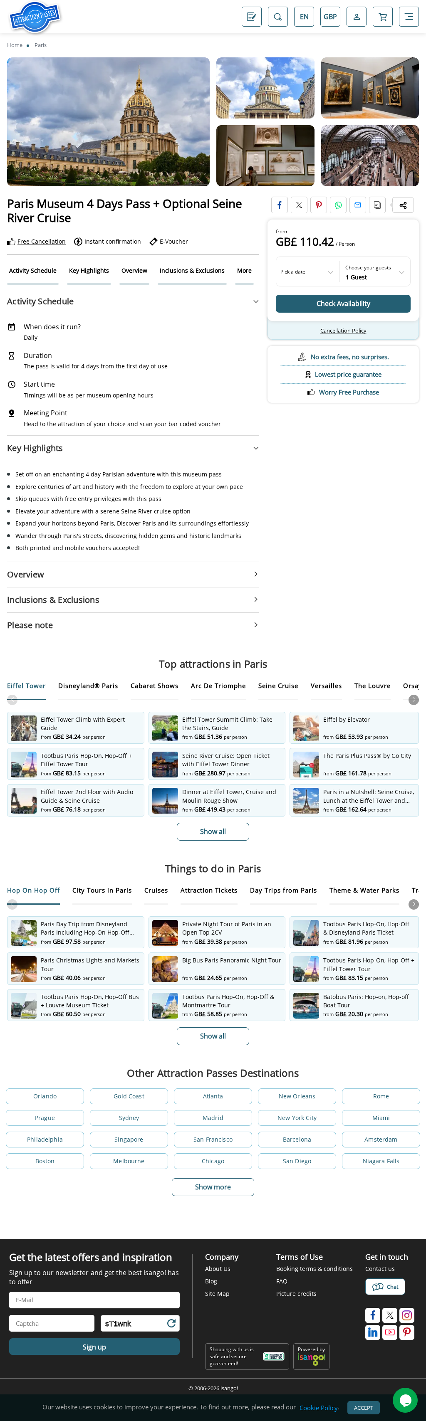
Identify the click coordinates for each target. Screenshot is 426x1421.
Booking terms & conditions (314, 1269)
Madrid (213, 1118)
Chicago (213, 1161)
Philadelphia (45, 1139)
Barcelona (297, 1139)
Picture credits (296, 1294)
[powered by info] (311, 1363)
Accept (363, 1407)
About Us (217, 1269)
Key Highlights (89, 270)
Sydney (129, 1118)
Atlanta (213, 1096)
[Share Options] (403, 205)
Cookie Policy (319, 1408)
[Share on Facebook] (279, 205)
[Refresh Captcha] (171, 1324)
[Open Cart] (383, 17)
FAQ (281, 1281)
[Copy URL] (377, 205)
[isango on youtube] (389, 1332)
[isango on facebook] (372, 1315)
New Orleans (297, 1096)
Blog (211, 1281)
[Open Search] (278, 17)
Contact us (380, 1269)
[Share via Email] (357, 205)
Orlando (45, 1096)
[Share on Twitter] (299, 205)
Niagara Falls (381, 1161)
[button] (414, 700)
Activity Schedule (33, 270)
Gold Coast (129, 1096)
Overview (134, 270)
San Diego (297, 1161)
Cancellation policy (343, 330)
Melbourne (128, 1161)
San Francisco (213, 1139)
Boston (45, 1161)
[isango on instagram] (406, 1315)
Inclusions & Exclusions (192, 270)
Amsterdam (380, 1139)
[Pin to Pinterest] (318, 205)
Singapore (128, 1139)
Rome (381, 1096)
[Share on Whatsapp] (338, 205)
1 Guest (356, 276)
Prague (45, 1118)
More (244, 270)
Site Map (217, 1294)
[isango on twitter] (389, 1315)
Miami (381, 1118)
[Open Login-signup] (357, 17)
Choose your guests (368, 267)
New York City (297, 1118)
